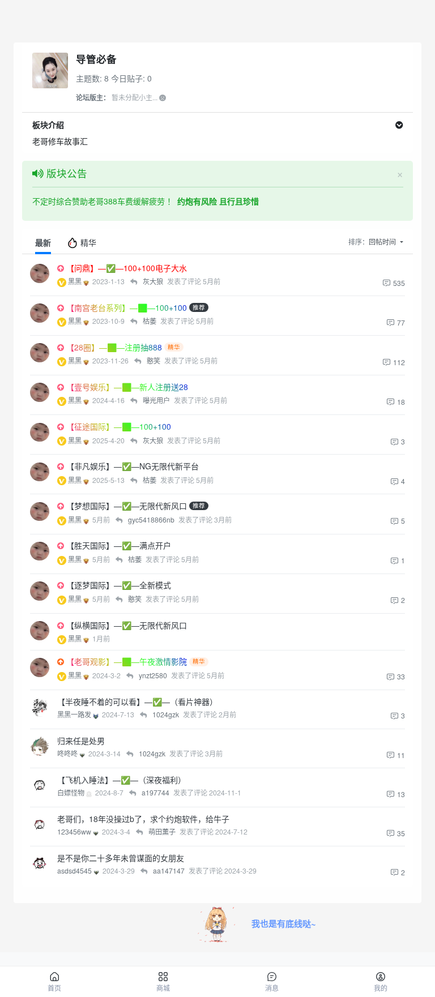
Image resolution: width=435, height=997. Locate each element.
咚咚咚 (68, 753)
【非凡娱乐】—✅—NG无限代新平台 (132, 466)
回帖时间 (383, 241)
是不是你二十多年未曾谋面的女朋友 (120, 857)
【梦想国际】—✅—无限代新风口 (126, 505)
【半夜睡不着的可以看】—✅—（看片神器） (137, 701)
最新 (43, 242)
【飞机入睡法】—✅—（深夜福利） (121, 779)
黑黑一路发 (75, 714)
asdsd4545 (75, 870)
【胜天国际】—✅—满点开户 (118, 545)
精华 (87, 242)
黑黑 (75, 281)
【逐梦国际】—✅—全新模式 (118, 585)
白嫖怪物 (71, 792)
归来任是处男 (81, 740)
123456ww (75, 831)
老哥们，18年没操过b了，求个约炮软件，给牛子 (143, 818)
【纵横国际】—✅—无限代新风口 (126, 625)
